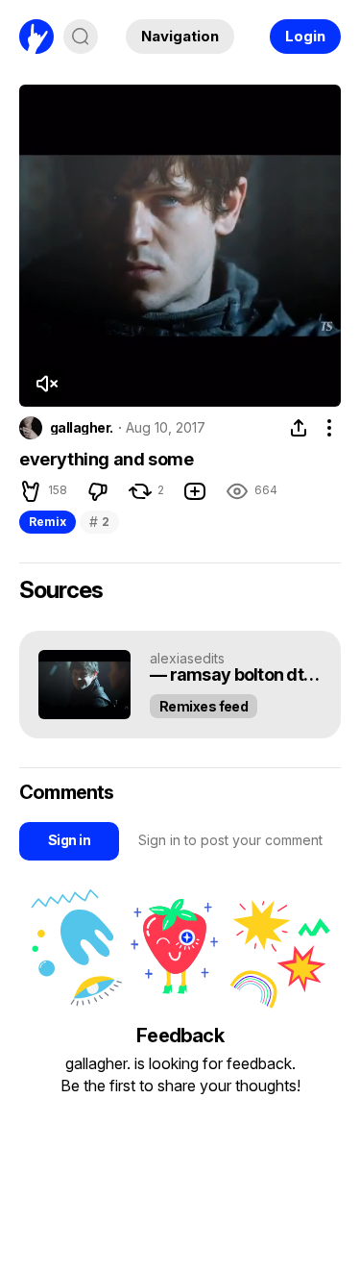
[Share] (298, 427)
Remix (47, 521)
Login (305, 36)
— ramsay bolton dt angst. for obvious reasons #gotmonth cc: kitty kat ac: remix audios (236, 675)
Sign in (69, 840)
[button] (46, 383)
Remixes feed (203, 706)
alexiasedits (187, 658)
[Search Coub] (80, 36)
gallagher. (81, 428)
